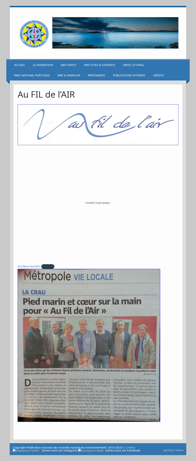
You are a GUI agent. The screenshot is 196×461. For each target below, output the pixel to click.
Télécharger (47, 266)
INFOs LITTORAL (133, 65)
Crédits (158, 75)
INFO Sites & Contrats (99, 65)
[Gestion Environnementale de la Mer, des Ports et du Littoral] (98, 49)
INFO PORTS (68, 65)
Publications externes (129, 75)
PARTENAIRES (96, 75)
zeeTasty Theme (173, 450)
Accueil (19, 65)
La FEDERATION (43, 65)
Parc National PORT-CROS (32, 75)
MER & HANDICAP (69, 75)
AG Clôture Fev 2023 (29, 266)
